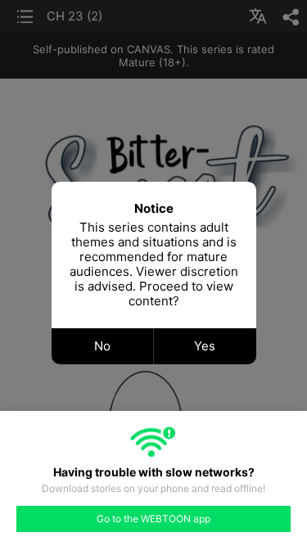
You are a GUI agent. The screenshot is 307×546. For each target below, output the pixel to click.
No (102, 346)
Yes (204, 346)
